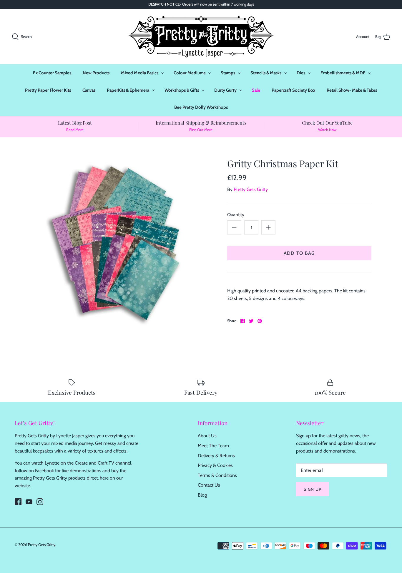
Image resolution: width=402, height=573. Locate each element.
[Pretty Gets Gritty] (201, 36)
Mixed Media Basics (139, 73)
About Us (207, 435)
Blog (202, 495)
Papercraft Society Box (293, 90)
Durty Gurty (225, 90)
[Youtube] (29, 501)
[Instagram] (39, 501)
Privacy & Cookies (215, 465)
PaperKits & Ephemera (128, 90)
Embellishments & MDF (342, 73)
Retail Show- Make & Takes (352, 90)
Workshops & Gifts (182, 90)
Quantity (235, 214)
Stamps (228, 73)
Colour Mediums (189, 73)
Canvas (88, 90)
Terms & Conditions (217, 475)
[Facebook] (18, 501)
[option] (116, 243)
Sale (256, 90)
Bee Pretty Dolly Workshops (201, 107)
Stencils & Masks (265, 73)
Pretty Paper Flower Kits (48, 90)
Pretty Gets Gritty (251, 189)
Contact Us (209, 485)
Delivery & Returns (216, 455)
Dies (301, 73)
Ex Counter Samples (52, 73)
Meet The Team (213, 445)
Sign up (312, 489)
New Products (96, 73)
